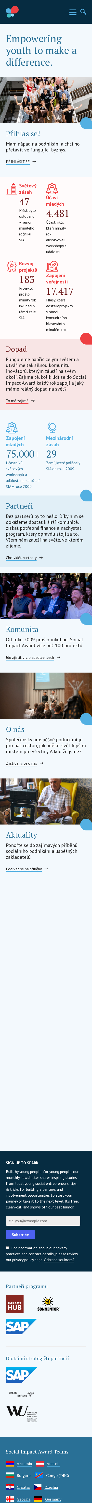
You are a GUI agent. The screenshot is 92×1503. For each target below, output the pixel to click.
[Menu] (72, 12)
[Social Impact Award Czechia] (23, 12)
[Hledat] (83, 12)
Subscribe (20, 1234)
